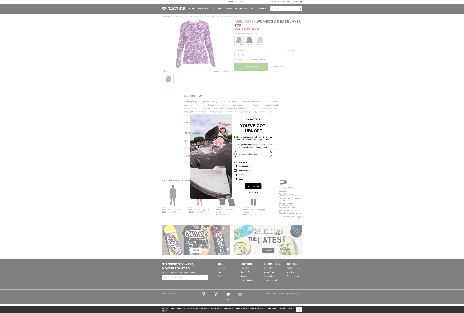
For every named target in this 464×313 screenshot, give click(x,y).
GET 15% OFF (253, 186)
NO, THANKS (253, 192)
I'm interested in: (241, 162)
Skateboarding (245, 166)
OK (299, 310)
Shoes (241, 175)
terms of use (277, 308)
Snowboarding (245, 170)
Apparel (242, 179)
